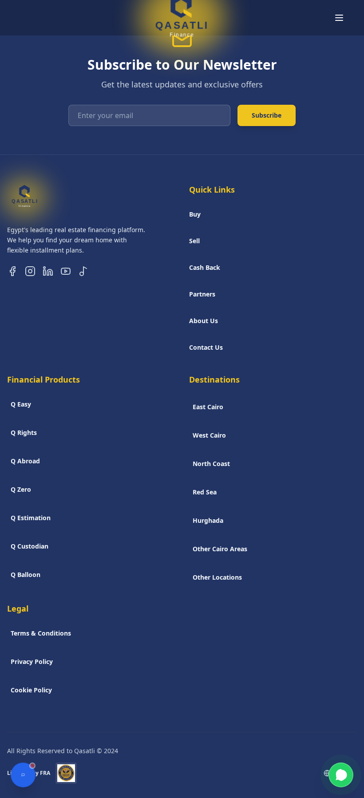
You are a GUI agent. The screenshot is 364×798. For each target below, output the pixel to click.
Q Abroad (25, 461)
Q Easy (21, 404)
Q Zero (21, 489)
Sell (194, 241)
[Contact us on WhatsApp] (340, 774)
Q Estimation (31, 518)
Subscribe (266, 115)
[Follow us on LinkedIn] (48, 271)
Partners (202, 294)
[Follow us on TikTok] (83, 271)
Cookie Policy (31, 690)
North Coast (211, 463)
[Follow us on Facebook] (12, 271)
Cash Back (204, 267)
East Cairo (208, 407)
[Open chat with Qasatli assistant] (23, 774)
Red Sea (205, 492)
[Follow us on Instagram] (30, 271)
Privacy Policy (32, 661)
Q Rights (24, 432)
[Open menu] (339, 17)
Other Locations (217, 577)
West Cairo (209, 435)
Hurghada (208, 520)
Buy (195, 214)
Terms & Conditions (41, 633)
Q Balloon (25, 574)
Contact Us (206, 347)
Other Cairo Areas (220, 549)
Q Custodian (29, 546)
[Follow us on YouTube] (65, 271)
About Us (203, 320)
